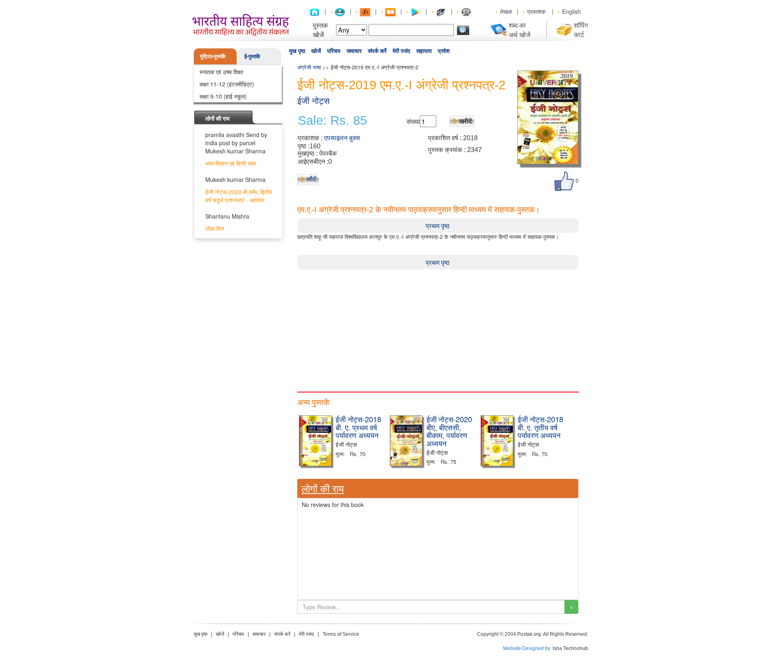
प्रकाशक (536, 11)
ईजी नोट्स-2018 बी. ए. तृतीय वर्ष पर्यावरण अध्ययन (540, 427)
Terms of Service (341, 634)
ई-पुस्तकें (252, 56)
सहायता (424, 51)
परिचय (333, 51)
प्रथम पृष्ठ (438, 225)
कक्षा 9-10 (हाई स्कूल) (223, 96)
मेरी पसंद (401, 51)
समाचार (354, 51)
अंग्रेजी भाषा (309, 67)
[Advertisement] (437, 326)
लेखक (506, 11)
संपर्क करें (377, 51)
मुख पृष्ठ (297, 51)
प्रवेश (444, 51)
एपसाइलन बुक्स (342, 137)
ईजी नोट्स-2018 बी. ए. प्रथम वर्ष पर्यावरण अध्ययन (358, 427)
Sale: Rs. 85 (332, 121)
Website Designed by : (528, 648)
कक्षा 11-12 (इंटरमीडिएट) (227, 84)
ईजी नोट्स (313, 101)
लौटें (311, 178)
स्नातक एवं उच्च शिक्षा (221, 72)
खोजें (316, 51)
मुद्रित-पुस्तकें (213, 56)
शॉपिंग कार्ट (581, 29)
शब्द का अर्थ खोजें (519, 29)
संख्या (413, 121)
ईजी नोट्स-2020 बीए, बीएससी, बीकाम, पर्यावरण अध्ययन (449, 431)
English (571, 11)
